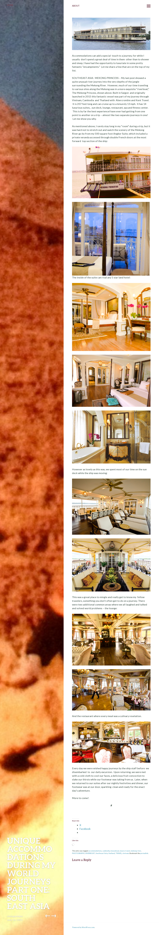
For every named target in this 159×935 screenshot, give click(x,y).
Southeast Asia (102, 853)
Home (10, 5)
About (76, 6)
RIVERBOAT (90, 853)
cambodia (106, 851)
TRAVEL (119, 853)
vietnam (125, 853)
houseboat (115, 851)
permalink (144, 853)
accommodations (95, 851)
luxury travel (125, 851)
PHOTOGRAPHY (78, 853)
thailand (111, 853)
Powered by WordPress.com (83, 927)
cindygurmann (15, 916)
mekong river (136, 851)
